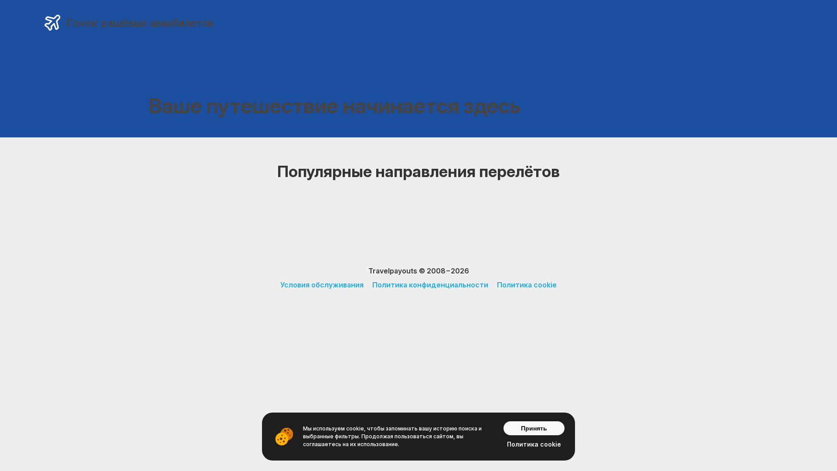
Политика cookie (527, 284)
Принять (534, 428)
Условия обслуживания (322, 284)
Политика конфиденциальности (430, 284)
